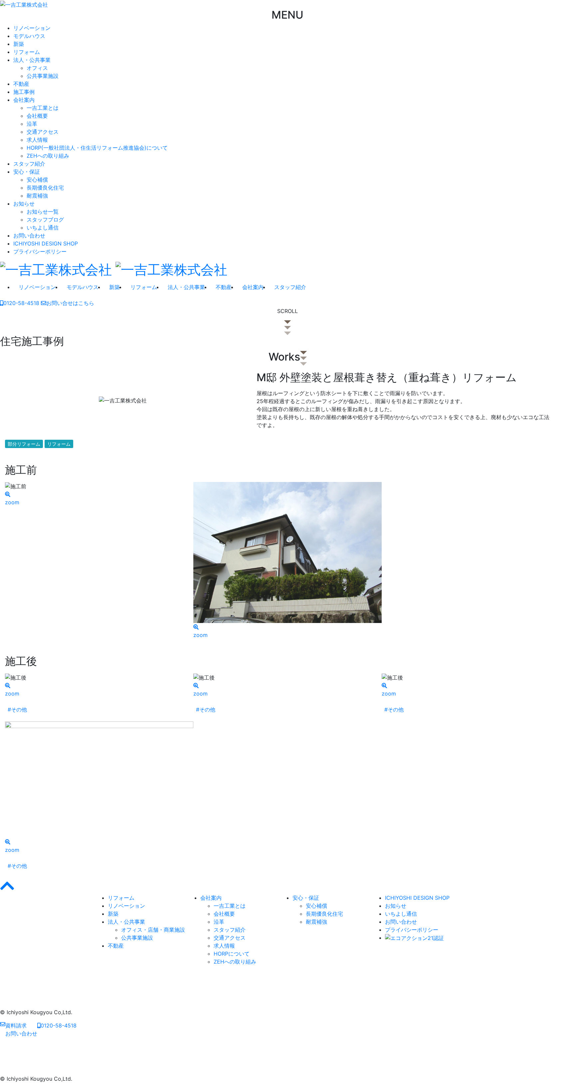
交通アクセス (43, 131)
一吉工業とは (43, 107)
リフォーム (26, 52)
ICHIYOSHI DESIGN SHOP (45, 243)
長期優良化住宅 (45, 187)
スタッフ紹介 (29, 163)
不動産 (21, 83)
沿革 (32, 123)
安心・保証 (26, 171)
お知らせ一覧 (43, 211)
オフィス (37, 68)
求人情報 (37, 139)
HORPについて (232, 953)
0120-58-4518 (21, 303)
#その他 (17, 709)
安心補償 (37, 179)
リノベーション (32, 28)
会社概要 (37, 115)
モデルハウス (29, 36)
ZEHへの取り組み (48, 155)
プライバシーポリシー (40, 251)
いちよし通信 (43, 227)
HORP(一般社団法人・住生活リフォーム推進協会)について (97, 147)
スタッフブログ (45, 219)
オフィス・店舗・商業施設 (153, 929)
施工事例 (24, 91)
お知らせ (24, 203)
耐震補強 (37, 195)
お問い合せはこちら (70, 303)
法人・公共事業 (32, 60)
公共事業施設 (43, 76)
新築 (18, 44)
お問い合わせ (29, 235)
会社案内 (24, 99)
